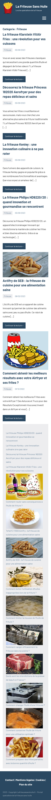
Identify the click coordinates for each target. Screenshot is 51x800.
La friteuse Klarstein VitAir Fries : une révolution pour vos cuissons (24, 38)
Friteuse (7, 50)
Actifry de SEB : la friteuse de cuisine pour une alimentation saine (24, 285)
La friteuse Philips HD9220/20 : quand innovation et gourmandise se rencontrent (25, 201)
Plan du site (25, 784)
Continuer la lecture (13, 79)
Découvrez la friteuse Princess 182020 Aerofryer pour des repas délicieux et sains (25, 91)
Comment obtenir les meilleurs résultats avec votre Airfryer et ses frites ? (25, 377)
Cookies (40, 779)
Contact (9, 779)
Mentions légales (25, 779)
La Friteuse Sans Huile (31, 6)
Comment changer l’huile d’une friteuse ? (25, 705)
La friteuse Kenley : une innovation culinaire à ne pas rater (23, 148)
